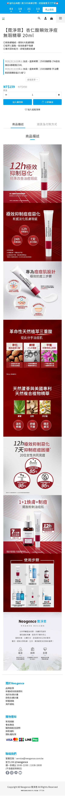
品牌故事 (10, 688)
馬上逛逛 (49, 9)
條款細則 (10, 731)
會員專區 (10, 724)
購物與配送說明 (13, 727)
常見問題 (10, 721)
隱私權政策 (11, 734)
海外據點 (10, 704)
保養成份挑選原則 (14, 691)
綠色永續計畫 (12, 697)
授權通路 (10, 700)
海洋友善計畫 (12, 694)
